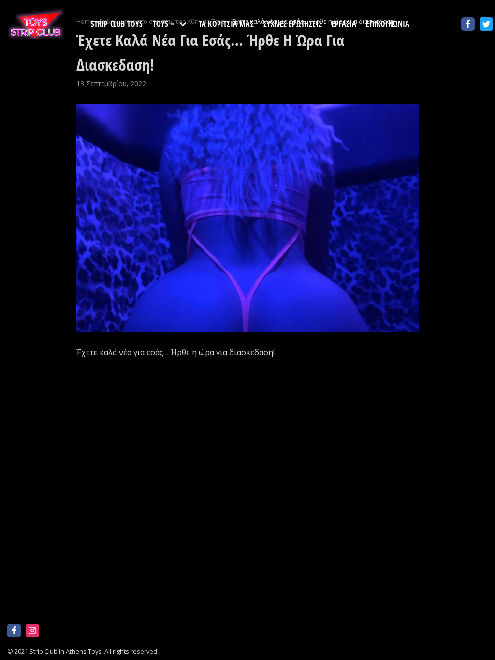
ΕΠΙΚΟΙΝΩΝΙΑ (387, 23)
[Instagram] (32, 630)
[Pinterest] (69, 630)
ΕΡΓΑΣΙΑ (344, 23)
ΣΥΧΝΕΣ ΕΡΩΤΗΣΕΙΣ (292, 23)
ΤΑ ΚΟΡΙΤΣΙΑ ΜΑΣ (226, 23)
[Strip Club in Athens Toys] (36, 24)
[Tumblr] (106, 630)
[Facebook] (468, 24)
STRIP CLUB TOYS (117, 23)
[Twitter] (486, 24)
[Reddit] (51, 630)
